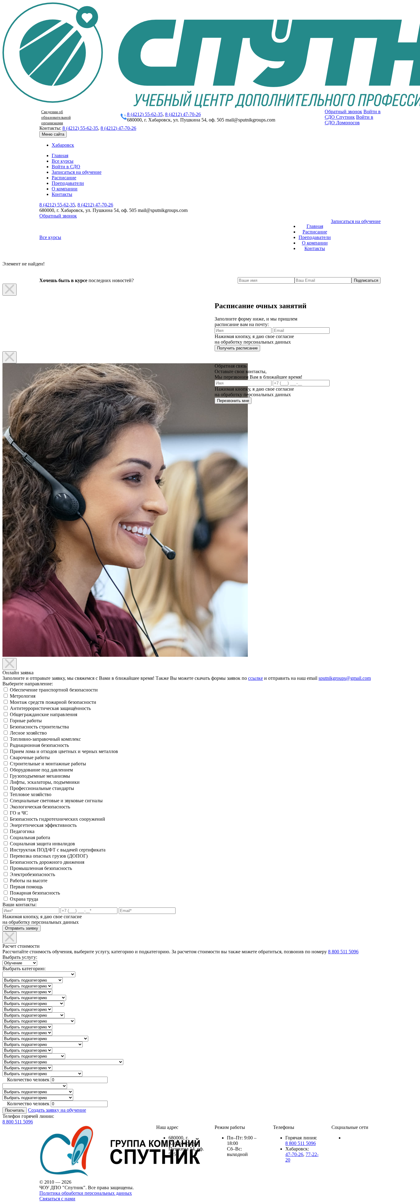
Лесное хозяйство (28, 733)
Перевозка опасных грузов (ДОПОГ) (49, 856)
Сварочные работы (30, 757)
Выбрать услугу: (19, 957)
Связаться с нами (57, 1198)
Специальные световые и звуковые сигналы (56, 800)
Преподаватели (68, 183)
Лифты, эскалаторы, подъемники (45, 782)
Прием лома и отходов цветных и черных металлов (64, 751)
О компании (64, 188)
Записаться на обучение (76, 172)
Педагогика (22, 831)
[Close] (9, 290)
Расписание (64, 177)
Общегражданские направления (43, 714)
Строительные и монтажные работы (48, 763)
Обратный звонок (343, 111)
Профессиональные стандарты (42, 788)
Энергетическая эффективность (43, 825)
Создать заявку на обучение (57, 1110)
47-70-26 (294, 1154)
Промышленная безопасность (41, 868)
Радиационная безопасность (39, 745)
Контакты (62, 194)
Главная (60, 155)
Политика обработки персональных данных (85, 1193)
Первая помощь (26, 886)
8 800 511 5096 (343, 951)
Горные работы (26, 720)
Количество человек (28, 1079)
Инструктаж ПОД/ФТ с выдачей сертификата (57, 849)
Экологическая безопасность (40, 806)
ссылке (255, 678)
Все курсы (62, 161)
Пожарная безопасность (35, 892)
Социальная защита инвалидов (42, 843)
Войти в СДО (66, 166)
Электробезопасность (32, 874)
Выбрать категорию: (24, 968)
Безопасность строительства (39, 726)
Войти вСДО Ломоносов (349, 119)
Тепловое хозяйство (30, 794)
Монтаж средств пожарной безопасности (53, 702)
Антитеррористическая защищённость (50, 708)
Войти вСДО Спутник (353, 114)
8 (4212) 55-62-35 (145, 114)
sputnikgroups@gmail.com (345, 678)
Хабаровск (63, 145)
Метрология (22, 696)
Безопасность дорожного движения (47, 862)
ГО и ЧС (19, 812)
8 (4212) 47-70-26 (183, 114)
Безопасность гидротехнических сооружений (57, 819)
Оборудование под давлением (41, 769)
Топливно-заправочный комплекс (45, 739)
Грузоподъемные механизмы (40, 776)
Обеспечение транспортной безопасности (54, 689)
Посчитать (14, 1110)
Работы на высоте (28, 880)
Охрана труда (24, 899)
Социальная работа (30, 837)
